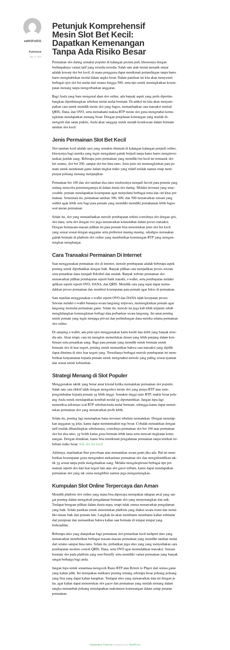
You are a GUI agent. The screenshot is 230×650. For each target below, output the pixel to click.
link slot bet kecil (91, 444)
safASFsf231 (32, 41)
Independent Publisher (101, 644)
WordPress (135, 644)
